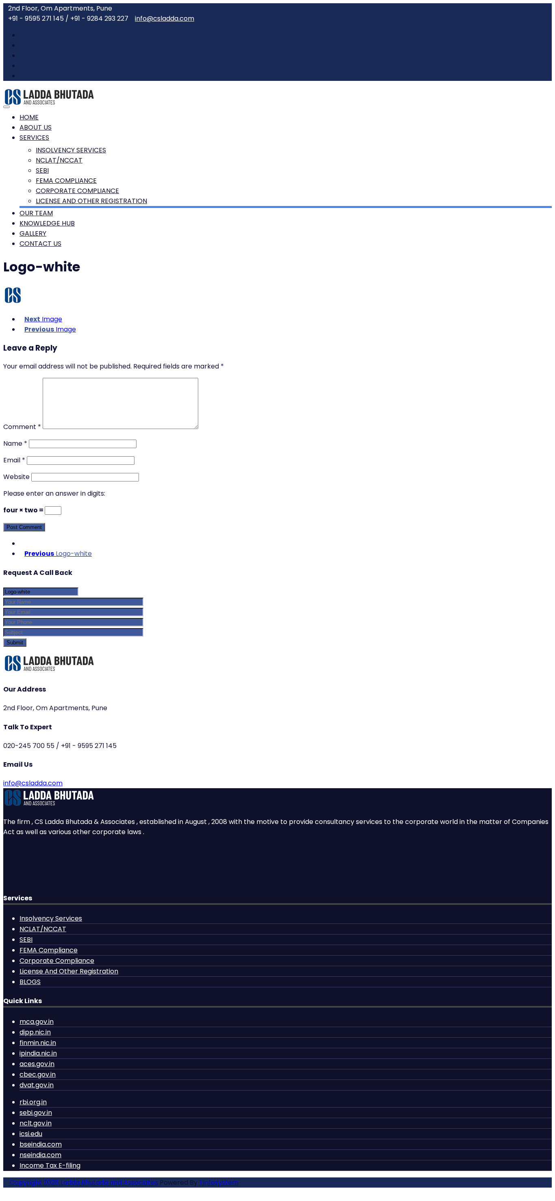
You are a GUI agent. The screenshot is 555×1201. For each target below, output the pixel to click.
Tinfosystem (218, 1182)
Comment (22, 426)
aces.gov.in (37, 1064)
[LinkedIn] (22, 65)
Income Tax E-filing (50, 1165)
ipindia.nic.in (38, 1053)
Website (16, 476)
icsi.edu (31, 1133)
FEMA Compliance (66, 180)
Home (29, 117)
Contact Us (40, 243)
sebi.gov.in (36, 1112)
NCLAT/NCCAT (59, 160)
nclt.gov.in (36, 1123)
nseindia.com (40, 1155)
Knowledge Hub (47, 223)
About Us (36, 127)
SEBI (42, 170)
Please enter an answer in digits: (54, 493)
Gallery (33, 233)
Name (15, 443)
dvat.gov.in (37, 1085)
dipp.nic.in (35, 1032)
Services (34, 137)
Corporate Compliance (77, 190)
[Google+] (22, 55)
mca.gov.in (37, 1021)
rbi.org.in (33, 1102)
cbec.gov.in (38, 1074)
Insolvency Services (71, 150)
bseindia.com (41, 1144)
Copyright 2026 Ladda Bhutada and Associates (83, 1182)
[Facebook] (22, 35)
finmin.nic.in (38, 1042)
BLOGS (30, 981)
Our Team (36, 213)
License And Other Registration (91, 201)
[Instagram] (22, 75)
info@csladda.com (164, 18)
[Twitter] (22, 45)
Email (14, 460)
